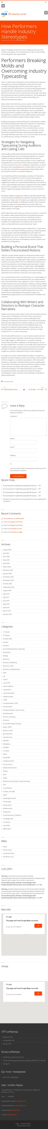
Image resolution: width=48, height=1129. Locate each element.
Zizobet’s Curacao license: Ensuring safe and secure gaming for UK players (24, 500)
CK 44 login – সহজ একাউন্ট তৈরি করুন (37, 389)
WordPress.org (8, 857)
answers (6, 645)
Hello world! (20, 518)
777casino (6, 635)
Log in (5, 847)
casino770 (6, 683)
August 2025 (7, 590)
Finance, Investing (9, 717)
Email (12, 447)
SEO (4, 785)
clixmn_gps (19, 40)
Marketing (6, 744)
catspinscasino (8, 696)
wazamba (6, 825)
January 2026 (7, 574)
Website (13, 455)
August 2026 (7, 550)
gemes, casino (8, 730)
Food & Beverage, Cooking (12, 724)
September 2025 (8, 587)
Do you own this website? (13, 927)
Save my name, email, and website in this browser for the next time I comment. (28, 469)
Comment (14, 416)
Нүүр (17, 1124)
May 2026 (6, 560)
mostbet (6, 747)
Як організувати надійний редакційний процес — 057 (22, 486)
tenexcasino (7, 805)
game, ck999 (7, 727)
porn (4, 774)
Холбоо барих (26, 1124)
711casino (6, 632)
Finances (6, 720)
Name (12, 439)
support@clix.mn (20, 1106)
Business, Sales (8, 666)
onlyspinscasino (8, 761)
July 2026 (6, 553)
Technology (7, 802)
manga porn (19, 196)
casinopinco (7, 690)
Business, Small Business (11, 669)
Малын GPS (7, 1044)
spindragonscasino (9, 798)
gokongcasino (8, 734)
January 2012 (7, 614)
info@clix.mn (15, 1110)
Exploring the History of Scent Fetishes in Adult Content (14, 389)
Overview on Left (16, 529)
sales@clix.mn (21, 1101)
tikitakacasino (8, 808)
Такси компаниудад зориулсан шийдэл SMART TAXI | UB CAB (24, 1060)
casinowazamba (8, 381)
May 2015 (6, 594)
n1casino (6, 751)
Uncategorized (8, 819)
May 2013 (6, 604)
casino (5, 679)
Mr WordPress (9, 518)
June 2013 (6, 601)
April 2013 (6, 607)
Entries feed (7, 850)
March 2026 (7, 567)
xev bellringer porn (18, 167)
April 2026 (6, 563)
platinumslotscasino (10, 768)
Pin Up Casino (8, 764)
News (5, 754)
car (4, 676)
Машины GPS (8, 1037)
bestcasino (7, 652)
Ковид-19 (6, 1064)
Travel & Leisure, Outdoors (12, 815)
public (5, 778)
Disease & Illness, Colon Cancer (13, 710)
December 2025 (8, 577)
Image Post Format (16, 522)
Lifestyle (6, 741)
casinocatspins (8, 686)
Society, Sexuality (9, 791)
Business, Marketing (10, 663)
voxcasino (6, 822)
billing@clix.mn (12, 1115)
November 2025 (8, 580)
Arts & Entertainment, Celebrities (14, 649)
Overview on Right (16, 532)
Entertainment (8, 713)
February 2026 (8, 570)
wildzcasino (7, 829)
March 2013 (7, 611)
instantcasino (7, 737)
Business (6, 659)
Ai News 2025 (7, 639)
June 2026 (6, 556)
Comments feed (8, 853)
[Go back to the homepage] (14, 14)
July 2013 (6, 597)
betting (5, 656)
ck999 (5, 700)
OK (38, 926)
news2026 (6, 758)
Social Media (7, 788)
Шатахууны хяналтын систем (13, 1057)
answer (5, 642)
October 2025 (7, 584)
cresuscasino (7, 707)
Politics (5, 771)
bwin (4, 673)
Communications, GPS (10, 703)
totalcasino (7, 812)
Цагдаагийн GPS (9, 1040)
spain (5, 795)
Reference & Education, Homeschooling (16, 781)
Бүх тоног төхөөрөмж (10, 1077)
